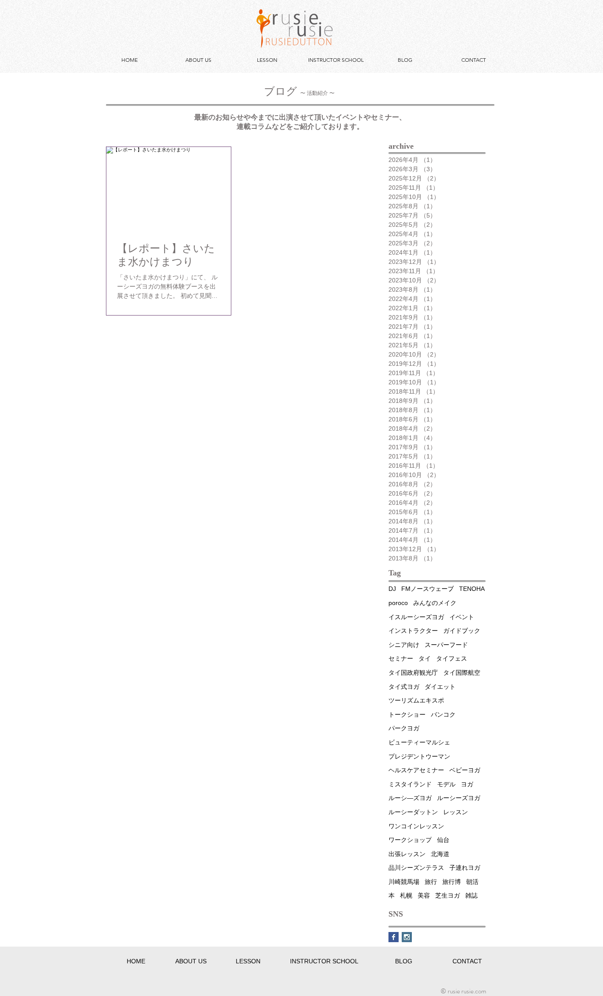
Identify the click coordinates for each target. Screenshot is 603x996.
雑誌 (471, 895)
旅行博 (451, 881)
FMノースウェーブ (427, 588)
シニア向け (403, 644)
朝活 (472, 881)
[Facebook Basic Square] (393, 937)
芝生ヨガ (447, 895)
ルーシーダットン (413, 812)
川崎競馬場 (403, 881)
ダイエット (440, 686)
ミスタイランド (410, 784)
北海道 (440, 853)
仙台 (443, 839)
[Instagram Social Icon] (407, 937)
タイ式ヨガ (403, 686)
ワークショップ (410, 839)
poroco (398, 602)
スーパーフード (446, 644)
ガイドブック (461, 630)
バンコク (443, 714)
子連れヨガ (464, 867)
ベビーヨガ (464, 770)
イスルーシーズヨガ (416, 616)
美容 (424, 895)
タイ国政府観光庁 (413, 672)
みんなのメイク (434, 602)
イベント (461, 616)
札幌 (406, 895)
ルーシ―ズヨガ (410, 797)
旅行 (431, 881)
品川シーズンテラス (416, 867)
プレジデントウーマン (419, 756)
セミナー (400, 658)
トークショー (407, 714)
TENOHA (472, 588)
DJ (392, 588)
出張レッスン (407, 853)
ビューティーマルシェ (419, 742)
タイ (424, 658)
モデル (446, 784)
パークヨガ (403, 728)
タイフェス (451, 658)
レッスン (455, 812)
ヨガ (467, 784)
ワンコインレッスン (416, 826)
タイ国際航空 (461, 672)
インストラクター (413, 630)
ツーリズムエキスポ (416, 700)
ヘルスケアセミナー (416, 770)
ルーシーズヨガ (458, 797)
